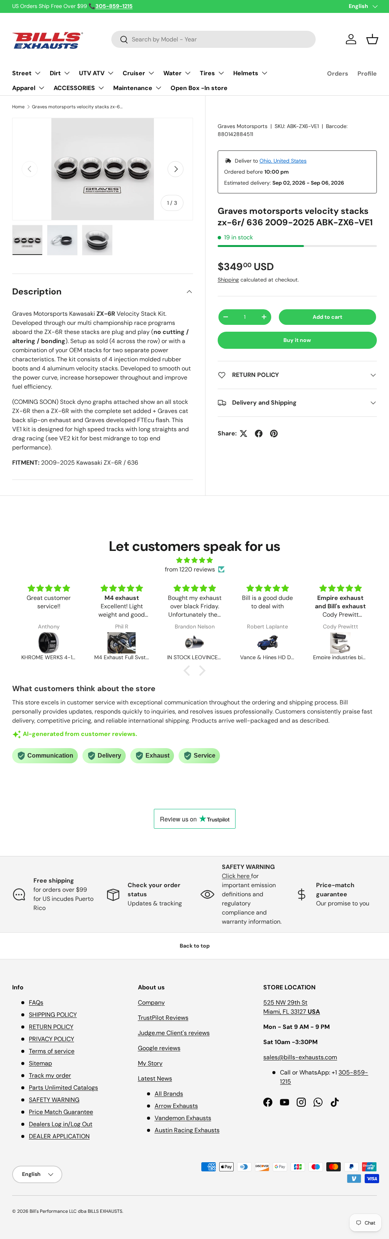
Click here (236, 876)
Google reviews (159, 1048)
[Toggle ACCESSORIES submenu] (101, 87)
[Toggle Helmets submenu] (264, 73)
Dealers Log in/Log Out (60, 1124)
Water (172, 73)
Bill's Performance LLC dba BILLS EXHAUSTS (76, 1211)
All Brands (169, 1094)
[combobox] (213, 39)
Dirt (55, 73)
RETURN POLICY (51, 1027)
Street (22, 73)
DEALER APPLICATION (59, 1136)
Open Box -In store (199, 88)
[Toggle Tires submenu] (221, 73)
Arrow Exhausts (176, 1106)
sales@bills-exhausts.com (300, 1057)
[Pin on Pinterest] (273, 433)
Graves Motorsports (242, 126)
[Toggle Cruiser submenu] (151, 73)
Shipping (228, 279)
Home (18, 107)
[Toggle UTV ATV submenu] (110, 73)
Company (151, 1002)
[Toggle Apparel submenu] (41, 87)
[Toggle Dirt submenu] (66, 73)
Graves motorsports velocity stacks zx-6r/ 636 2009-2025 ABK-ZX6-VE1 (77, 107)
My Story (150, 1063)
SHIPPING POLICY (53, 1015)
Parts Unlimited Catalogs (63, 1088)
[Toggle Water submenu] (187, 73)
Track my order (50, 1075)
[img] (194, 560)
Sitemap (40, 1063)
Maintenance (132, 88)
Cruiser (134, 73)
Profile (367, 74)
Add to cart (327, 316)
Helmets (245, 73)
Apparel (23, 88)
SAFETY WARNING (54, 1100)
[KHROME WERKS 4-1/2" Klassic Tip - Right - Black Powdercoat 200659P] (48, 643)
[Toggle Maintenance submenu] (158, 87)
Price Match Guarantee (61, 1112)
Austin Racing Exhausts (187, 1130)
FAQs (36, 1002)
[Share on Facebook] (258, 433)
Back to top (195, 945)
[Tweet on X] (243, 433)
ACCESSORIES (74, 88)
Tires (207, 73)
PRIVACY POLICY (51, 1039)
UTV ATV (91, 73)
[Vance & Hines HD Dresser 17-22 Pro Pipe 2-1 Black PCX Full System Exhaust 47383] (267, 643)
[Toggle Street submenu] (37, 73)
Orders (337, 74)
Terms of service (51, 1051)
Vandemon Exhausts (183, 1118)
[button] (372, 39)
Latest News (155, 1078)
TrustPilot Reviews (163, 1018)
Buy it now (297, 340)
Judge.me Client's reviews (174, 1033)
